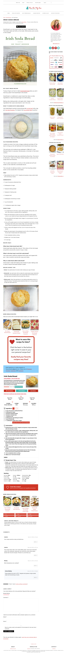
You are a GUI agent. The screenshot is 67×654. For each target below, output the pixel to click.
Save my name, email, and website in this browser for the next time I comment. (20, 628)
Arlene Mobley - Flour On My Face (12, 378)
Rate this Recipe (18, 386)
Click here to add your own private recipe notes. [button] (15, 393)
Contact (54, 648)
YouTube (8, 370)
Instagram (13, 370)
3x (17, 408)
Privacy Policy (13, 648)
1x (13, 408)
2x (15, 408)
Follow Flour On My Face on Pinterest (21, 422)
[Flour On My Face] (33, 10)
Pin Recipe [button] (22, 390)
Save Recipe (33, 390)
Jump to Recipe (21, 26)
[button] (4, 387)
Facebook (20, 370)
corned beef (30, 108)
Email (5, 621)
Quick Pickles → (60, 139)
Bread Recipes (8, 17)
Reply (35, 542)
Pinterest (29, 369)
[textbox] (21, 466)
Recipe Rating (6, 593)
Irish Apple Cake (28, 110)
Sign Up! (28, 648)
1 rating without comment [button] (21, 584)
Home (4, 17)
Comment (6, 597)
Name (5, 617)
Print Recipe (10, 390)
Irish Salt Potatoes (10, 110)
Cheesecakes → (61, 176)
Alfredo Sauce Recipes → (59, 102)
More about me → (56, 43)
